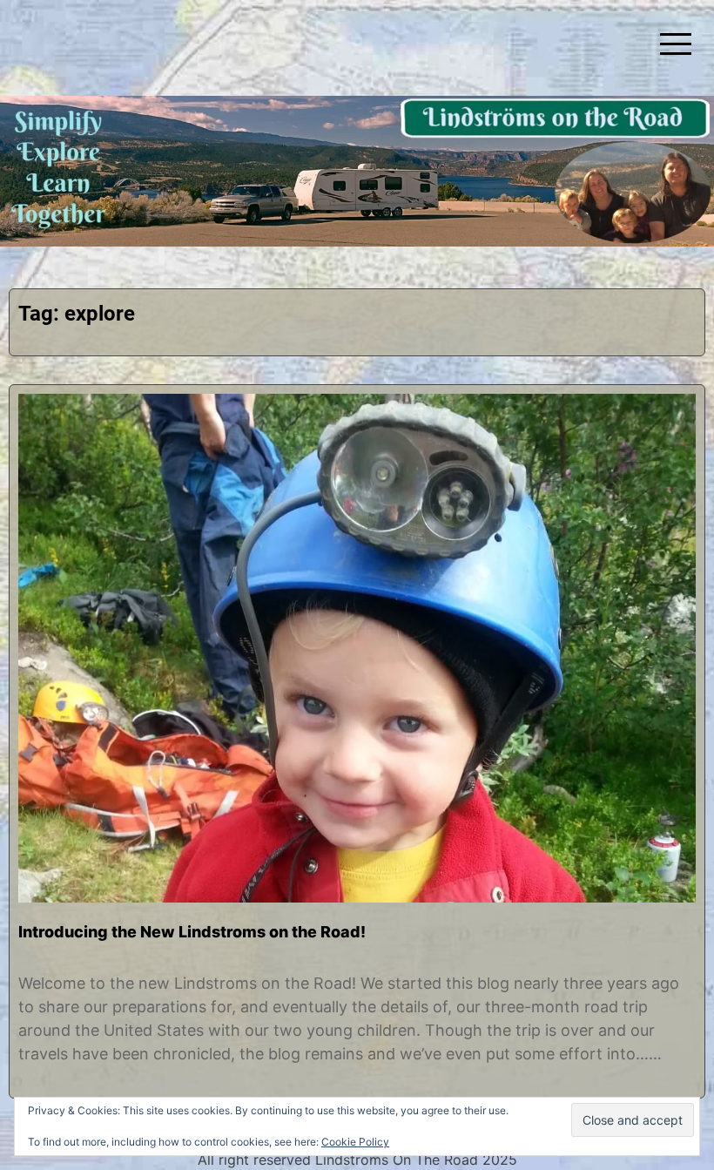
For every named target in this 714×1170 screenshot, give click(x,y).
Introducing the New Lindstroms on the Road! (192, 932)
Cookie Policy (355, 1141)
